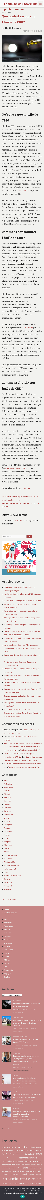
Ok (23, 1196)
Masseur (33, 1164)
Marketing (8, 845)
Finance (7, 828)
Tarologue (8, 882)
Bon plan (7, 12)
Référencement (10, 869)
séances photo (6, 1183)
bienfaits (29, 328)
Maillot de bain (20, 1164)
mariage (27, 1165)
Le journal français (9, 899)
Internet (7, 835)
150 (7, 1128)
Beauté (7, 791)
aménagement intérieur (9, 1147)
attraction (39, 1147)
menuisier (5, 1167)
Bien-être (7, 794)
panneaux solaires (15, 1168)
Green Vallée (22, 191)
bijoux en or (17, 1150)
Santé (6, 872)
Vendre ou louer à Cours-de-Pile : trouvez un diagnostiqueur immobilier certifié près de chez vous (22, 648)
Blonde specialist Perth (27, 1150)
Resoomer (6, 1174)
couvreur (30, 1153)
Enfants (7, 821)
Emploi (6, 818)
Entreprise (8, 824)
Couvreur (7, 807)
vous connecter (18, 520)
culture (39, 1154)
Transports (8, 886)
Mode (6, 852)
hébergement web (8, 1165)
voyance (21, 1183)
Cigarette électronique (8, 1153)
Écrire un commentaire (33, 31)
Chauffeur (39, 1150)
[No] (41, 1193)
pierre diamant (6, 1171)
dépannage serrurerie (28, 1158)
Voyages (7, 889)
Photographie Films (11, 865)
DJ (7, 1158)
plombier (39, 1171)
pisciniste (20, 1171)
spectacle (36, 1178)
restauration (14, 1174)
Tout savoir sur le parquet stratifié (17, 709)
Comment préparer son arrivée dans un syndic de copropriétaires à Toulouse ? (27, 1023)
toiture (14, 1183)
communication (20, 1153)
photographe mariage (35, 1167)
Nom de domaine (10, 855)
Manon (9, 28)
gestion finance (37, 1161)
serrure (38, 1174)
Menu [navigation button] (40, 3)
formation (28, 1161)
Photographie (9, 862)
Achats (6, 780)
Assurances (8, 787)
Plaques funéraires (30, 1171)
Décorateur (8, 814)
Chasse (7, 804)
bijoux (11, 1150)
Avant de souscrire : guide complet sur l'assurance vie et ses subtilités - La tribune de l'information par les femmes (23, 746)
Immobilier (8, 831)
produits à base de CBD (15, 468)
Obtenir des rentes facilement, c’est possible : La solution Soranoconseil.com (26, 1114)
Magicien (7, 842)
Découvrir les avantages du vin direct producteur (22, 601)
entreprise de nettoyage (13, 1161)
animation (23, 1147)
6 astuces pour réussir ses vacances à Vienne (25, 767)
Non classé (8, 858)
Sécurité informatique (12, 875)
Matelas (39, 1164)
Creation (7, 811)
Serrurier (7, 879)
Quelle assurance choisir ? (30, 750)
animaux (32, 1147)
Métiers (7, 848)
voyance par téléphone (33, 1183)
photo (25, 1168)
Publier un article (10, 913)
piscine (14, 1171)
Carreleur (7, 801)
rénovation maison (27, 1174)
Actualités (8, 784)
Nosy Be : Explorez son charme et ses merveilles (22, 763)
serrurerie (10, 1179)
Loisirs (6, 838)
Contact (7, 909)
